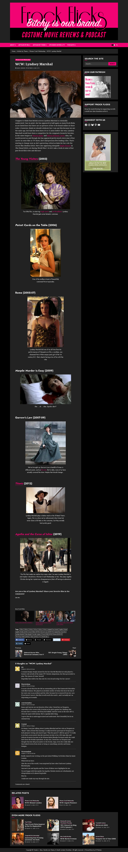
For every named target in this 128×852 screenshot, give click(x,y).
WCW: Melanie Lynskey (33, 803)
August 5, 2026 (30, 805)
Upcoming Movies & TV (57, 45)
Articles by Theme (39, 45)
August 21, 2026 (31, 828)
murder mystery (37, 634)
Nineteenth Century (65, 821)
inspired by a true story (60, 632)
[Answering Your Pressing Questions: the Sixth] (18, 839)
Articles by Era (23, 45)
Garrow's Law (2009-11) (46, 632)
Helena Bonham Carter (56, 136)
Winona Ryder (37, 136)
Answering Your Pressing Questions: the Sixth (34, 839)
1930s (44, 629)
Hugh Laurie (44, 211)
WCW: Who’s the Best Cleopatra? (24, 622)
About (12, 45)
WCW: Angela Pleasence (68, 803)
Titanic (19, 483)
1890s (26, 629)
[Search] (117, 45)
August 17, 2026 (66, 841)
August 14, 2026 (101, 841)
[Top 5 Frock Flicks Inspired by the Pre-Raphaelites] (18, 825)
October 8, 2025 (32, 68)
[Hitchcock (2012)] (88, 825)
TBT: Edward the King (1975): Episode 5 (68, 826)
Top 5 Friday (28, 822)
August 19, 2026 (101, 827)
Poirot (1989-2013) (47, 634)
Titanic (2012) (34, 637)
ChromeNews (89, 850)
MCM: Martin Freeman (68, 839)
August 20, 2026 (66, 829)
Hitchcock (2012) (102, 825)
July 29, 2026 (64, 805)
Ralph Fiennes (65, 146)
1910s (35, 629)
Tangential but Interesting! (32, 835)
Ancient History (100, 836)
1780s (21, 629)
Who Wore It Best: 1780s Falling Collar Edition (64, 623)
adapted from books (53, 629)
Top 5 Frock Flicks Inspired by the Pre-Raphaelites (35, 825)
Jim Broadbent (57, 211)
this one (43, 470)
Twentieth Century (101, 823)
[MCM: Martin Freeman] (53, 839)
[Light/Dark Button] (113, 45)
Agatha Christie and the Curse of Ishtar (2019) (27, 632)
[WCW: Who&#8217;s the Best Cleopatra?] (24, 616)
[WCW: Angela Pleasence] (52, 803)
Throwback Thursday (66, 823)
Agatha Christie (63, 629)
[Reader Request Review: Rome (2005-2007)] (45, 616)
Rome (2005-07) (57, 634)
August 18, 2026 (31, 842)
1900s (30, 629)
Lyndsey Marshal (20, 634)
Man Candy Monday (65, 836)
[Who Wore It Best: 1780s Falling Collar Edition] (65, 616)
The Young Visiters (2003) (22, 637)
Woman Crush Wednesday (23, 60)
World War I (45, 637)
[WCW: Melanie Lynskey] (18, 803)
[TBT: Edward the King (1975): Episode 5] (53, 825)
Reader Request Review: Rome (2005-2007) (43, 623)
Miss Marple (28, 634)
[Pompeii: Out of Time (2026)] (88, 839)
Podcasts (70, 45)
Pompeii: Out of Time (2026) (106, 839)
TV (39, 637)
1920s (40, 629)
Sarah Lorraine (21, 68)
